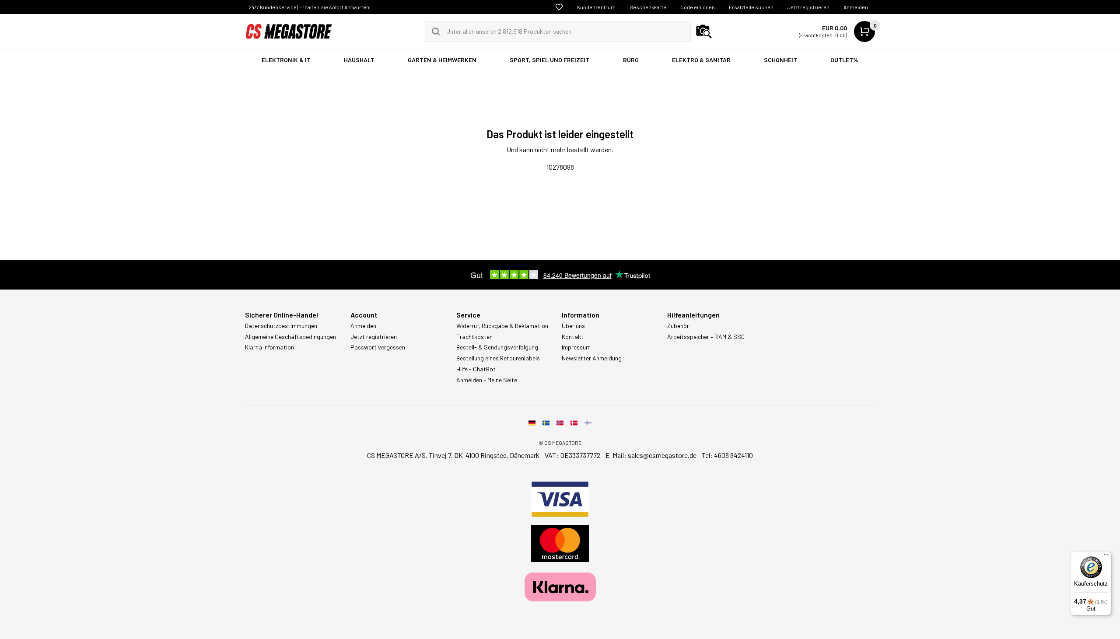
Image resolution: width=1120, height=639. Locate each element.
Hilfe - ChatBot (476, 369)
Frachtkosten (474, 336)
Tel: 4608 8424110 (727, 455)
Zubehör (678, 325)
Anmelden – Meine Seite (486, 380)
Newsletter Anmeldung (592, 358)
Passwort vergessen (377, 347)
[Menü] (1106, 557)
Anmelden (856, 7)
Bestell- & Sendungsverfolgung (497, 347)
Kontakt (573, 336)
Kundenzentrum (596, 7)
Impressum (576, 347)
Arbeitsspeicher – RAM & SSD (706, 336)
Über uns (573, 325)
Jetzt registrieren (809, 7)
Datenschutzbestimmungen (281, 325)
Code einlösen (697, 7)
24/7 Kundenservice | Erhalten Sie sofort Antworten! (309, 7)
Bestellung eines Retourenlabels (498, 358)
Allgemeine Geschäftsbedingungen (290, 336)
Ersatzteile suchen (751, 7)
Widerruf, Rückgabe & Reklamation (502, 325)
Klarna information (269, 347)
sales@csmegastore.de (662, 455)
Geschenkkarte (648, 7)
